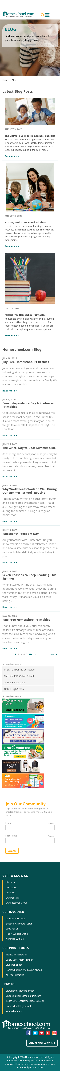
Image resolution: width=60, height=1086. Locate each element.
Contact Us (11, 887)
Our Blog (10, 892)
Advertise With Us (15, 938)
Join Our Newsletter (16, 918)
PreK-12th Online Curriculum (19, 669)
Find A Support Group (17, 933)
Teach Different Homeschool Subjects (25, 1000)
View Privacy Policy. (27, 1060)
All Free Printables (15, 974)
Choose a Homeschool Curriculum (23, 995)
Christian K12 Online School (19, 676)
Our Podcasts (13, 897)
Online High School (14, 688)
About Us (10, 882)
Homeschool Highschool (18, 1006)
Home (5, 80)
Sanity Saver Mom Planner (19, 959)
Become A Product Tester (19, 923)
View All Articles (14, 1011)
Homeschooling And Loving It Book (24, 969)
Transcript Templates (17, 954)
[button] (43, 14)
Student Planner (14, 964)
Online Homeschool (14, 682)
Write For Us (12, 928)
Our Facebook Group (16, 902)
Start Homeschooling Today (20, 990)
